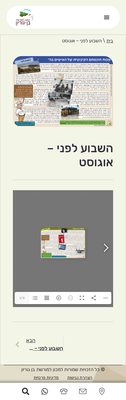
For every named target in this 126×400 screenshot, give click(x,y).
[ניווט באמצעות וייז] (101, 391)
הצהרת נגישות (79, 377)
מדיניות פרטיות (46, 377)
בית (109, 41)
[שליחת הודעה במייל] (82, 391)
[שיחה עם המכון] (63, 391)
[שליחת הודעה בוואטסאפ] (44, 391)
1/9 (22, 298)
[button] (106, 17)
